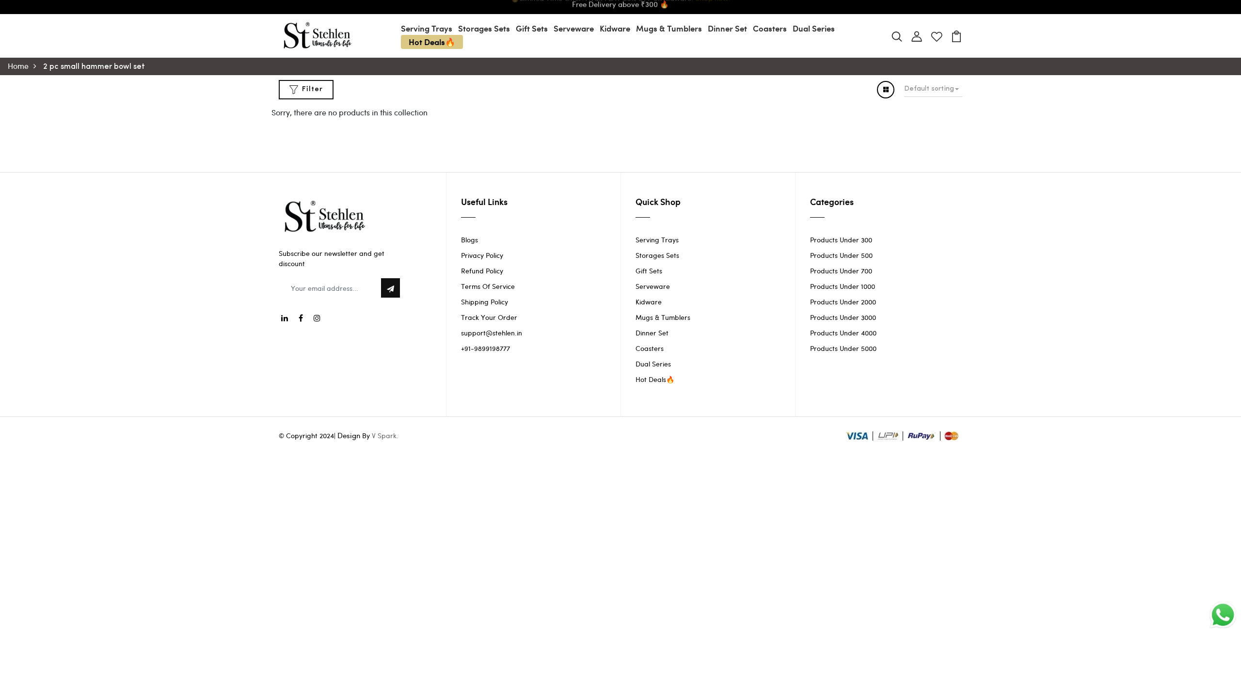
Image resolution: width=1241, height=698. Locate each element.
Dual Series (814, 28)
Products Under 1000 (842, 286)
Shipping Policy (484, 301)
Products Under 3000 (843, 317)
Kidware (615, 28)
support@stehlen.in (491, 332)
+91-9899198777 (485, 348)
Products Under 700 (841, 270)
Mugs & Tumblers (669, 28)
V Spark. (385, 435)
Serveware (574, 28)
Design (348, 435)
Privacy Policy (482, 255)
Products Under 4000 (843, 332)
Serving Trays (426, 28)
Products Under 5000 (843, 348)
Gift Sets (532, 28)
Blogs (469, 239)
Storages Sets (484, 28)
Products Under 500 (841, 255)
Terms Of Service (488, 286)
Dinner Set (727, 28)
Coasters (770, 28)
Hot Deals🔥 (432, 42)
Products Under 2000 (843, 301)
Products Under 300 (841, 239)
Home (18, 66)
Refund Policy (482, 270)
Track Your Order (489, 317)
